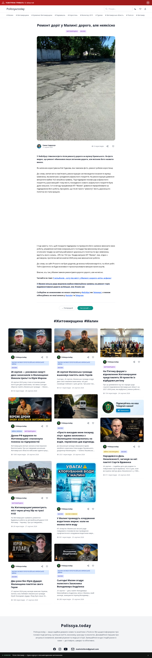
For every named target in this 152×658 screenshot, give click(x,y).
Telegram (79, 295)
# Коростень (72, 15)
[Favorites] (140, 9)
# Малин (10, 15)
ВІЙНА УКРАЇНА (17, 431)
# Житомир (140, 15)
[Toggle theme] (135, 9)
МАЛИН (82, 31)
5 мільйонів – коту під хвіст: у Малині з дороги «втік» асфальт (82, 278)
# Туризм (99, 15)
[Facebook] (54, 649)
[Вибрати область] (148, 2)
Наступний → (85, 308)
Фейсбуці (86, 292)
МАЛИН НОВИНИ (71, 514)
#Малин (91, 321)
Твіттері (97, 292)
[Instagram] (60, 649)
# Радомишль (60, 15)
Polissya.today (15, 9)
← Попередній (67, 308)
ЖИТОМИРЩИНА (72, 31)
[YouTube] (65, 649)
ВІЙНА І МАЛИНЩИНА (111, 452)
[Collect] (113, 146)
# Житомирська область (114, 15)
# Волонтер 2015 (86, 15)
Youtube (68, 295)
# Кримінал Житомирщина (41, 15)
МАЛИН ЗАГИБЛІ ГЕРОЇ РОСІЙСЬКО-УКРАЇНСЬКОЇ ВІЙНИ (28, 363)
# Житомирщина (22, 15)
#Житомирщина (68, 321)
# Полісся (129, 15)
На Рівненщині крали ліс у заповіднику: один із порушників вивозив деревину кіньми (45, 655)
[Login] (145, 9)
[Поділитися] (107, 146)
